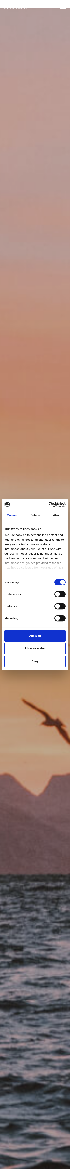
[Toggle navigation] (63, 6)
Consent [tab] (12, 515)
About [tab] (57, 515)
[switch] (60, 594)
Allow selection (35, 648)
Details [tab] (35, 515)
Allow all (35, 635)
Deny (35, 661)
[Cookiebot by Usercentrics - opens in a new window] (49, 504)
